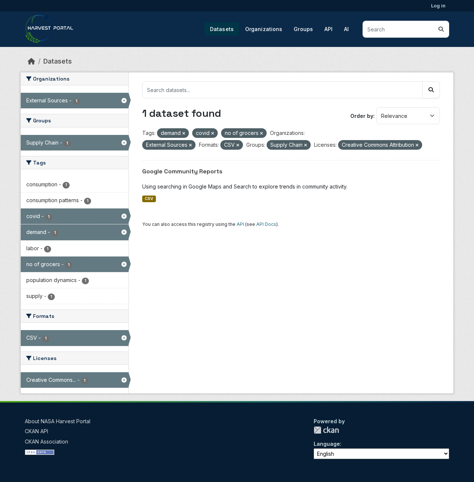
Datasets (222, 29)
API (328, 29)
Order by (361, 116)
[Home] (31, 61)
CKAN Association (46, 441)
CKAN (326, 430)
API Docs (266, 224)
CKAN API (36, 431)
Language (327, 444)
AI (346, 29)
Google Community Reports (182, 171)
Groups (303, 29)
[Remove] (183, 133)
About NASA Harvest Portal (57, 421)
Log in (438, 6)
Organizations (264, 29)
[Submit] (441, 29)
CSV (149, 198)
